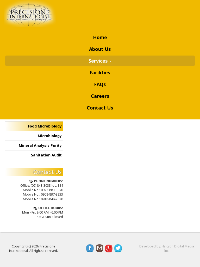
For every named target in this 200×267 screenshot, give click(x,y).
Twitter (118, 248)
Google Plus (109, 248)
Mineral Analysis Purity (40, 145)
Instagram (99, 248)
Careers (100, 96)
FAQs (100, 84)
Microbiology (50, 135)
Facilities (100, 72)
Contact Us (100, 108)
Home (100, 37)
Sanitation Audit (46, 155)
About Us (100, 49)
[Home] (32, 13)
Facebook (90, 248)
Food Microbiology (45, 126)
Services (99, 61)
